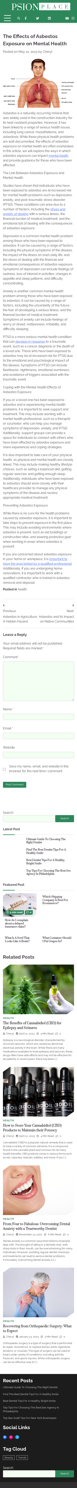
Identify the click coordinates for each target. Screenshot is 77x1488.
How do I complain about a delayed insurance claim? (16, 923)
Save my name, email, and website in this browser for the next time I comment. (39, 768)
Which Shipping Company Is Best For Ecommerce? (55, 900)
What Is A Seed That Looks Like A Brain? (17, 939)
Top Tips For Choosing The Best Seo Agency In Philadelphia (48, 872)
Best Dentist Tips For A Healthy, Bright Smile (45, 861)
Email (8, 728)
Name (8, 709)
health (22, 589)
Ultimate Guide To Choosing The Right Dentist (46, 841)
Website (9, 747)
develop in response (30, 341)
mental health (58, 156)
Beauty (9, 1457)
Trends (22, 1457)
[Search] (19, 18)
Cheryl (47, 52)
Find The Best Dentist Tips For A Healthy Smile (46, 851)
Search (8, 813)
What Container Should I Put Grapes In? (56, 939)
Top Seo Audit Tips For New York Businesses (29, 1418)
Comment (11, 657)
